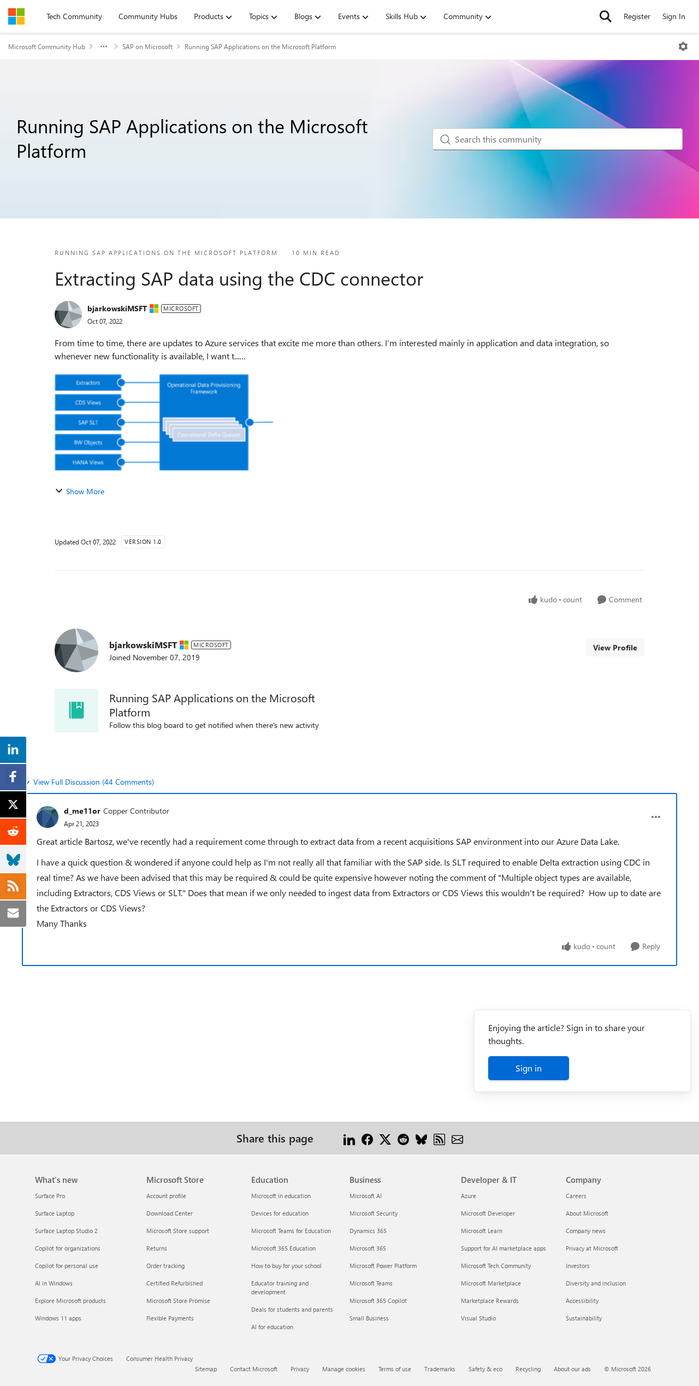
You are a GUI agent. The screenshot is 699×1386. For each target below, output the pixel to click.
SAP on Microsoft (147, 46)
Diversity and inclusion (596, 1283)
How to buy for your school (286, 1265)
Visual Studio (478, 1318)
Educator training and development (280, 1287)
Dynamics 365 (368, 1231)
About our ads (572, 1369)
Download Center (169, 1213)
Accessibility (582, 1300)
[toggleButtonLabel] (683, 46)
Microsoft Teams (371, 1283)
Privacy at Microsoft (592, 1248)
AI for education (272, 1327)
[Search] (605, 16)
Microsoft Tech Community (496, 1265)
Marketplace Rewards (490, 1300)
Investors (578, 1265)
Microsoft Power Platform (383, 1265)
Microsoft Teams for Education (291, 1231)
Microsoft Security (374, 1213)
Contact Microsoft (253, 1369)
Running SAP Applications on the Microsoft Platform (260, 46)
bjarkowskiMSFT (117, 308)
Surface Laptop (54, 1213)
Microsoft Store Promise (178, 1300)
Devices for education (280, 1213)
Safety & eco (485, 1369)
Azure (468, 1196)
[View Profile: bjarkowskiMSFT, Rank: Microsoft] (68, 314)
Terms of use (394, 1369)
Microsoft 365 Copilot (378, 1300)
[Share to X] (385, 1138)
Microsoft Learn (481, 1231)
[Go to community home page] (16, 16)
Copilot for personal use (66, 1265)
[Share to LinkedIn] (349, 1138)
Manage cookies (343, 1369)
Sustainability (584, 1318)
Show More (85, 491)
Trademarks (439, 1369)
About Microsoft (587, 1213)
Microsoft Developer (488, 1213)
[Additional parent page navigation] (103, 46)
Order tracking (165, 1265)
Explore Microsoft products (70, 1300)
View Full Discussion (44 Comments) (93, 782)
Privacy (300, 1369)
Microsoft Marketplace (491, 1283)
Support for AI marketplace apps (503, 1248)
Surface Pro (50, 1196)
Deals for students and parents (292, 1309)
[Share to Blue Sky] (421, 1138)
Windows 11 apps (58, 1318)
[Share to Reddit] (403, 1138)
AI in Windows (54, 1283)
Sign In (673, 16)
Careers (576, 1196)
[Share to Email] (457, 1138)
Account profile (166, 1196)
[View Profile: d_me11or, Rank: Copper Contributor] (47, 817)
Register (637, 16)
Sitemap (206, 1369)
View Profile (615, 647)
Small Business (369, 1318)
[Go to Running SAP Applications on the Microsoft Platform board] (76, 710)
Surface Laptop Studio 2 (66, 1231)
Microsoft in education (281, 1196)
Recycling (528, 1369)
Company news (586, 1231)
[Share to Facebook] (367, 1138)
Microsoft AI (366, 1196)
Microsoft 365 (368, 1248)
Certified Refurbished (174, 1283)
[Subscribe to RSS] (439, 1138)
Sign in (529, 1068)
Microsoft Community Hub (46, 46)
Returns (156, 1248)
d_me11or (82, 810)
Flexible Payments (170, 1318)
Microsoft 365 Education (283, 1248)
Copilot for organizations (67, 1248)
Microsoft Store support (177, 1231)
